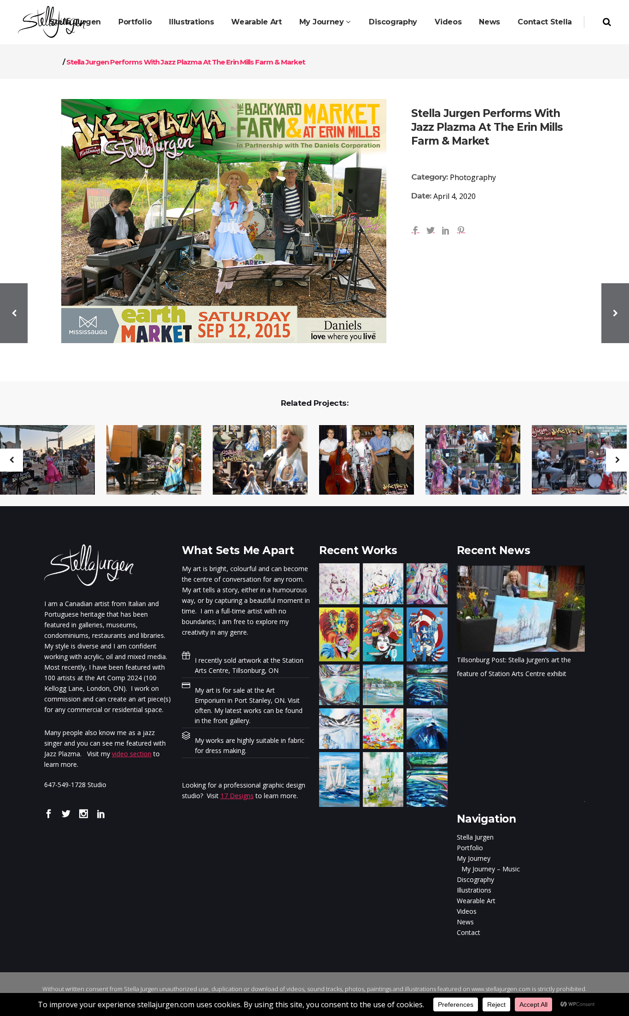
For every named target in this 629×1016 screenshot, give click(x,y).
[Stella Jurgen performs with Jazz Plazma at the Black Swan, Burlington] (361, 460)
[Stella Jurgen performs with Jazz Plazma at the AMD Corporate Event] (148, 460)
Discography (475, 879)
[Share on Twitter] (430, 229)
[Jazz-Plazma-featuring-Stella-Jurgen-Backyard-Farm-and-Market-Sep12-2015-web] (223, 221)
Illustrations (474, 890)
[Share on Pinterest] (461, 229)
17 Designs (237, 795)
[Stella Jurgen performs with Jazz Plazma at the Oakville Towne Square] (467, 460)
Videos (467, 911)
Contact (468, 932)
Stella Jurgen (475, 837)
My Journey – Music (490, 868)
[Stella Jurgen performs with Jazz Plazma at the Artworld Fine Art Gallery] (254, 460)
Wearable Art (476, 900)
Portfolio (470, 847)
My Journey (473, 858)
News (465, 921)
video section (131, 753)
